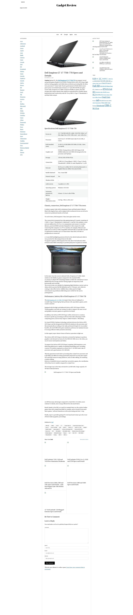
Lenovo (22, 99)
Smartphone (23, 134)
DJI (21, 67)
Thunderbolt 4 (98, 102)
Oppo (21, 118)
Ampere (94, 83)
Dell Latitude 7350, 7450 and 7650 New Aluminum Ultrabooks (55, 460)
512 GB (102, 81)
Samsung (22, 131)
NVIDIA (22, 113)
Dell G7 (64, 427)
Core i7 (47, 427)
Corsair (22, 62)
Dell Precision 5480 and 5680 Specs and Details (76, 483)
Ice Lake (100, 89)
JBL (21, 94)
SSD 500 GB (102, 100)
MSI (21, 108)
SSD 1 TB (74, 433)
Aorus (21, 48)
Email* (46, 550)
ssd (69, 433)
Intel (21, 92)
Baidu (21, 55)
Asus (75, 34)
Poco (21, 127)
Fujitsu (22, 71)
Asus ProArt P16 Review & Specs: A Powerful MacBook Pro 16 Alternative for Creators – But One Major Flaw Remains (102, 51)
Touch (109, 102)
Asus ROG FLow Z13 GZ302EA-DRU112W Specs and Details (106, 69)
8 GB (94, 78)
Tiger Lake (104, 103)
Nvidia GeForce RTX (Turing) (78, 431)
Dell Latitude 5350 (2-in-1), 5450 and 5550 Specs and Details (77, 460)
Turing (55, 434)
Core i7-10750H (54, 427)
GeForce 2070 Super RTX (67, 429)
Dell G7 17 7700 (78, 427)
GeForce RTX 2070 (78, 429)
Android (22, 46)
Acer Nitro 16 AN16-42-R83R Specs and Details (105, 63)
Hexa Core (48, 431)
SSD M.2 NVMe (108, 100)
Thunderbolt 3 (48, 434)
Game (21, 74)
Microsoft (23, 106)
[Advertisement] (66, 20)
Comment (47, 527)
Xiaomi (22, 152)
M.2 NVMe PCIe (99, 94)
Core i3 (100, 83)
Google (66, 34)
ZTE (21, 155)
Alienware (23, 44)
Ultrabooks (100, 105)
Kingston (22, 97)
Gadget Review (66, 5)
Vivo (21, 145)
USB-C (60, 434)
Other (21, 120)
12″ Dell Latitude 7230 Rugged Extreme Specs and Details (54, 510)
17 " (61, 425)
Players (65, 433)
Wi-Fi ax (96, 108)
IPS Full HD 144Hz (66, 431)
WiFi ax (65, 434)
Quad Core (106, 97)
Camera (22, 57)
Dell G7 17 (71, 427)
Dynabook (23, 69)
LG (21, 101)
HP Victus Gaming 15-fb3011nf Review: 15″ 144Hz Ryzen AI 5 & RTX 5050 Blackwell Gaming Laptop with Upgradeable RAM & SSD (103, 43)
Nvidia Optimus (49, 433)
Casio (21, 60)
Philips (22, 125)
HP (61, 34)
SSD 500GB (81, 433)
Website (46, 556)
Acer (57, 34)
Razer (21, 129)
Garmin (22, 76)
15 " (100, 78)
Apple (71, 34)
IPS (53, 431)
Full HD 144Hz (48, 429)
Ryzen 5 (94, 100)
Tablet (94, 102)
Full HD (85, 427)
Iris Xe (104, 92)
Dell (21, 64)
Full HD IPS (103, 86)
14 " (97, 78)
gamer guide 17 (57, 429)
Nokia (21, 111)
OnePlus (22, 115)
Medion (22, 104)
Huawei (22, 90)
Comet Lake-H (68, 425)
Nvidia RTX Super (57, 433)
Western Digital (24, 148)
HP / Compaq (96, 89)
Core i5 (104, 83)
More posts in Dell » (84, 439)
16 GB (57, 425)
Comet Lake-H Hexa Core (78, 425)
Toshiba (22, 141)
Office (96, 97)
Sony (21, 136)
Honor (22, 85)
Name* (46, 545)
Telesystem (23, 138)
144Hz (52, 425)
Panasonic (23, 122)
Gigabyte (22, 78)
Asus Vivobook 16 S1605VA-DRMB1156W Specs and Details (105, 58)
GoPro (22, 83)
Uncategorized (24, 143)
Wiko (21, 150)
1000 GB (47, 425)
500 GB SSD (97, 81)
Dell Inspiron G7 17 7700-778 (55, 300)
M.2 (94, 94)
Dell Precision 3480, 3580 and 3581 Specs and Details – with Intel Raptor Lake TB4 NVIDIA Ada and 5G (54, 485)
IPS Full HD (58, 431)
